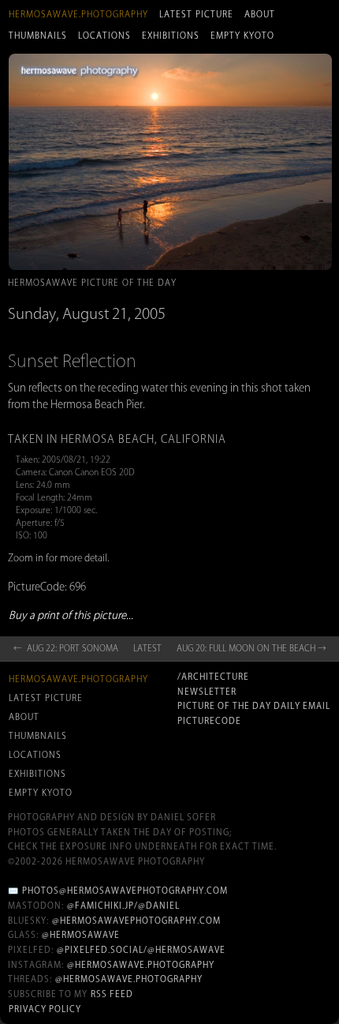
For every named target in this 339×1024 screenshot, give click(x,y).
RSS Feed (112, 994)
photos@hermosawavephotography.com (125, 891)
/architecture (213, 677)
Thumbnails (38, 35)
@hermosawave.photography (140, 965)
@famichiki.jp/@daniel (123, 906)
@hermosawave (81, 935)
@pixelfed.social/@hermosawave (141, 950)
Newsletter (207, 692)
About (259, 14)
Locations (104, 35)
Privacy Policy (45, 1009)
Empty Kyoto (242, 35)
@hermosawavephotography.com (136, 921)
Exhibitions (170, 35)
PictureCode (209, 721)
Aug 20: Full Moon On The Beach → (251, 648)
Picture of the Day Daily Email (253, 706)
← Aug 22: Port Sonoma (65, 648)
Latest (147, 648)
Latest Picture (196, 14)
